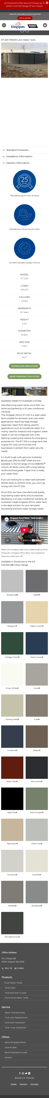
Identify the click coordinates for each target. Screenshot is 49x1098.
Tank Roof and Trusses (15, 993)
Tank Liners (10, 988)
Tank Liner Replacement (16, 1017)
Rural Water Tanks (13, 983)
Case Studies (11, 1047)
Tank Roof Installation (15, 1022)
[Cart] (45, 25)
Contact (8, 1057)
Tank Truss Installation (15, 1027)
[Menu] (4, 25)
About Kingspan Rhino (15, 1042)
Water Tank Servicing (15, 1012)
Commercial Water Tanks (16, 998)
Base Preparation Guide (16, 1052)
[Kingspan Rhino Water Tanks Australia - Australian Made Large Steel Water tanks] (24, 25)
